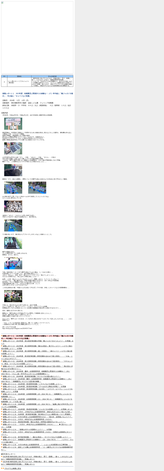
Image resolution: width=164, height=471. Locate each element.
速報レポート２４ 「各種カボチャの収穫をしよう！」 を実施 (27, 429)
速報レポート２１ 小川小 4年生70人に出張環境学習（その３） (27, 419)
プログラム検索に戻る (12, 468)
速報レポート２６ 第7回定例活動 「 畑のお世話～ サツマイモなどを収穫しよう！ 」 (37, 437)
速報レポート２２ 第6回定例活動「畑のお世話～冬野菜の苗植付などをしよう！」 (34, 422)
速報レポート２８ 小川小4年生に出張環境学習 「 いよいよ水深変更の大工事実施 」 (37, 445)
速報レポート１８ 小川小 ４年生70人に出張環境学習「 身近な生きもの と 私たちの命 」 (37, 412)
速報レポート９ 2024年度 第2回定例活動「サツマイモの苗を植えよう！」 (32, 376)
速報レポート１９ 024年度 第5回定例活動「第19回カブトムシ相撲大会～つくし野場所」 (37, 414)
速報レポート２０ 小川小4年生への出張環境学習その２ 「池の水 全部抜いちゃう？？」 (38, 417)
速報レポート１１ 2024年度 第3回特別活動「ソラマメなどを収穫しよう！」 (33, 384)
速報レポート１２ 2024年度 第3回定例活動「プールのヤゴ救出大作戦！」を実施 (34, 386)
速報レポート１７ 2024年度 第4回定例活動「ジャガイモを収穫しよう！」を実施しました (38, 409)
